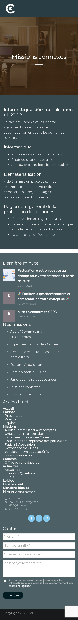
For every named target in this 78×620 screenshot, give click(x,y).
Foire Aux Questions (20, 473)
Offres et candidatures (22, 462)
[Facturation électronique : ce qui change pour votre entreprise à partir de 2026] (9, 274)
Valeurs (10, 419)
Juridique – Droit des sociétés (33, 379)
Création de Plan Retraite (24, 434)
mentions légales (19, 586)
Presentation (14, 416)
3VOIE (33, 613)
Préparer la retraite (25, 394)
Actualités (12, 470)
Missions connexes (25, 387)
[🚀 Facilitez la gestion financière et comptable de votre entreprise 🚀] (9, 295)
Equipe (10, 423)
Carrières (10, 459)
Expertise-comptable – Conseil (34, 344)
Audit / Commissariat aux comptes (30, 430)
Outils (9, 477)
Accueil (8, 408)
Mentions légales (16, 488)
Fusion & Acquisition (20, 444)
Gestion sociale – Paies (28, 372)
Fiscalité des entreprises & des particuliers (36, 441)
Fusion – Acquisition (26, 364)
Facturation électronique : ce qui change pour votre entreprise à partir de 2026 (46, 276)
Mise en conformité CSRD (37, 312)
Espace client (13, 484)
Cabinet (9, 412)
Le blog (8, 480)
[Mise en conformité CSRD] (9, 313)
